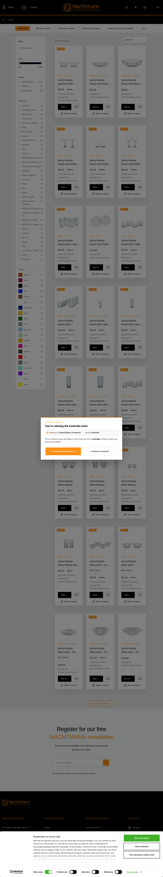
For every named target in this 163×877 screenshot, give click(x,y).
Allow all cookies (141, 838)
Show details (132, 872)
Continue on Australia (100, 451)
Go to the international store (63, 451)
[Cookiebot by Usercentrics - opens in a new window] (16, 872)
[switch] (73, 872)
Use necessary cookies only (141, 855)
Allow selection (142, 846)
